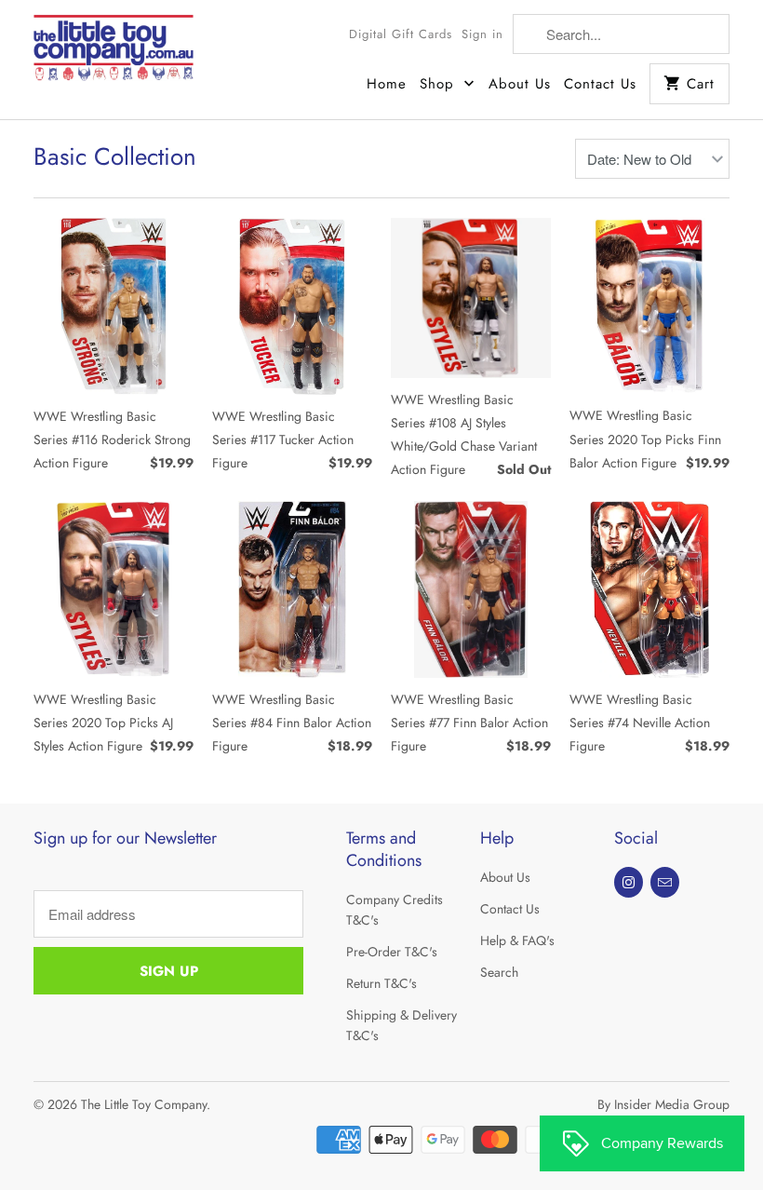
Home (387, 84)
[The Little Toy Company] (113, 54)
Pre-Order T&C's (391, 951)
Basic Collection (114, 156)
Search (499, 972)
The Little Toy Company (144, 1104)
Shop (440, 84)
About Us (520, 84)
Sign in (482, 34)
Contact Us (600, 84)
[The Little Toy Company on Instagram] (628, 882)
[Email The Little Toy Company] (664, 882)
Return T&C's (381, 983)
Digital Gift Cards (400, 34)
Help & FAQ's (517, 940)
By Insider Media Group (663, 1104)
